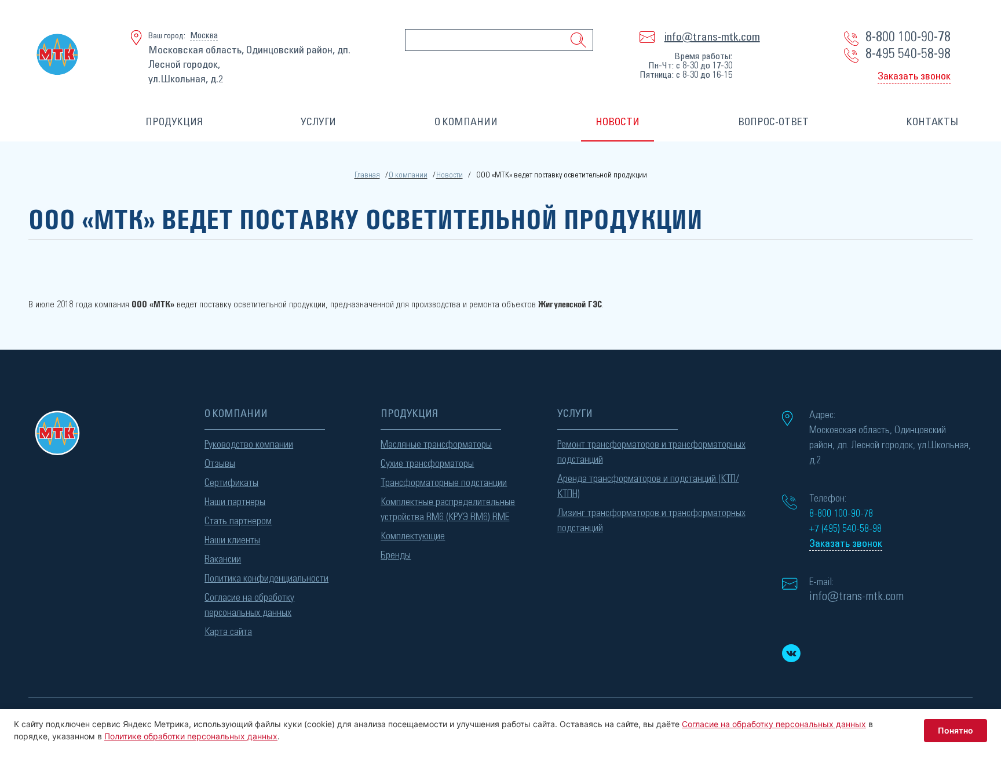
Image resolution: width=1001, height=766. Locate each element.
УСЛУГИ (318, 122)
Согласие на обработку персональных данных (249, 605)
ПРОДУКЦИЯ (174, 122)
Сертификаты (231, 483)
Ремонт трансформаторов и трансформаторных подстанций (651, 452)
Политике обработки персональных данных (190, 736)
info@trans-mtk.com (712, 37)
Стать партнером (238, 521)
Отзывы (219, 464)
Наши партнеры (234, 502)
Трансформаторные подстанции (444, 483)
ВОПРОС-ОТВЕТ (773, 122)
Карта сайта (228, 632)
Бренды (396, 555)
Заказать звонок (914, 76)
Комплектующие (413, 536)
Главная (367, 175)
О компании (408, 175)
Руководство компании (248, 445)
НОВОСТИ (618, 122)
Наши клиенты (232, 540)
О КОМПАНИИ (466, 122)
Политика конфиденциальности (266, 578)
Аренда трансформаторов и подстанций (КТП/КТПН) (648, 486)
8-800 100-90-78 (908, 37)
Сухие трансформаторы (427, 464)
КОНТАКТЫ (932, 122)
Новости (449, 175)
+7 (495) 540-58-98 (845, 529)
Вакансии (222, 559)
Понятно (955, 730)
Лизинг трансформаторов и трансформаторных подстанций (651, 520)
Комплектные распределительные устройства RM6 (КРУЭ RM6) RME (448, 509)
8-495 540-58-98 (908, 54)
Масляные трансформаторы (436, 445)
